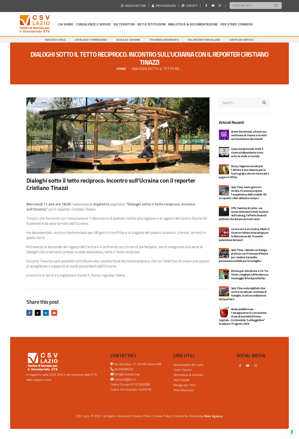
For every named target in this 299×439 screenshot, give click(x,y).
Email (54, 313)
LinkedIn (46, 313)
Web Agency (213, 416)
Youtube (248, 366)
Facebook (29, 313)
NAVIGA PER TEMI (135, 5)
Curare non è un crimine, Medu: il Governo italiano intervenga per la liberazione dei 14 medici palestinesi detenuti (244, 234)
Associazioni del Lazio (188, 364)
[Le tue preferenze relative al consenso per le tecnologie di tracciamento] (292, 432)
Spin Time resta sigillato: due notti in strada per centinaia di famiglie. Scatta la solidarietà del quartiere (243, 293)
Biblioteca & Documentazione (193, 24)
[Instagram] (220, 5)
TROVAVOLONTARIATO (164, 39)
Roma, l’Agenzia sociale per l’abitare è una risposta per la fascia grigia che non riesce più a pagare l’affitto (244, 171)
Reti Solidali (181, 379)
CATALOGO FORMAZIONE (91, 39)
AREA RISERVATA (165, 5)
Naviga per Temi (185, 384)
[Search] (276, 5)
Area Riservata (184, 390)
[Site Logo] (34, 24)
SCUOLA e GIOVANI (128, 39)
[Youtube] (213, 5)
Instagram (255, 366)
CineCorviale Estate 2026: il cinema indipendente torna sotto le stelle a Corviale (247, 152)
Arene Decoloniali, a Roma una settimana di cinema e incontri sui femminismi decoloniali (249, 135)
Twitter (38, 313)
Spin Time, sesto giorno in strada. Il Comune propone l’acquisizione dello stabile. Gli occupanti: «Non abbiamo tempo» (242, 192)
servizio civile (55, 39)
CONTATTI (191, 5)
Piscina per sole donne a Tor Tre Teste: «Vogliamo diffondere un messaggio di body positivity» (249, 274)
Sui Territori (124, 24)
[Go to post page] (224, 134)
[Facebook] (206, 5)
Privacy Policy (141, 416)
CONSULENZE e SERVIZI (93, 24)
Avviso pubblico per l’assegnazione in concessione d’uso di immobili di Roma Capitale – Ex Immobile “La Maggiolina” (243, 316)
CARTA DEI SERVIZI (241, 39)
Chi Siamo (65, 24)
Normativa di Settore (188, 374)
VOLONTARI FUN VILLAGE (204, 39)
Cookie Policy (162, 416)
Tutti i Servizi (183, 369)
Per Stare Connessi (236, 24)
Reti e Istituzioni (151, 24)
